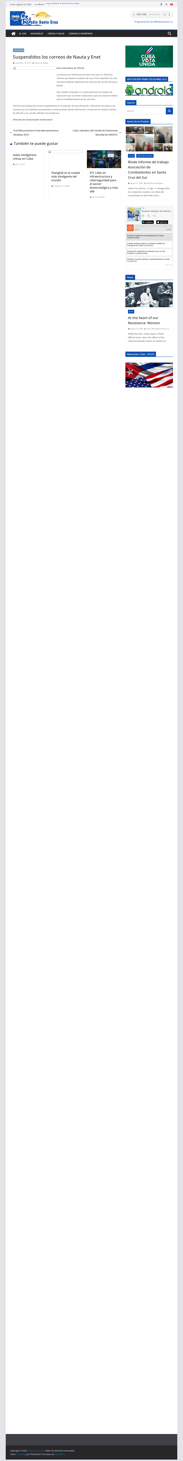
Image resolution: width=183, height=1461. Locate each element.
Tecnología (18, 50)
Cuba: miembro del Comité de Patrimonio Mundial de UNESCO (95, 132)
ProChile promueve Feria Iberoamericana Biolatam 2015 (35, 132)
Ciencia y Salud (56, 33)
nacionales (37, 33)
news (131, 312)
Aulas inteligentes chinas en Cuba (24, 157)
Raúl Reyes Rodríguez (154, 183)
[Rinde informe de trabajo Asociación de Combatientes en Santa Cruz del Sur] (149, 138)
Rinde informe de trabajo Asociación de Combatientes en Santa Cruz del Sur (148, 170)
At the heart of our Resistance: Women (144, 320)
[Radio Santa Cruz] (13, 33)
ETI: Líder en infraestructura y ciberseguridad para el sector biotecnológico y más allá (104, 182)
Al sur (22, 33)
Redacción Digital (41, 63)
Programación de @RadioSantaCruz (153, 21)
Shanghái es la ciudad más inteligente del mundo (65, 176)
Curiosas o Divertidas (81, 33)
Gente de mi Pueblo (144, 156)
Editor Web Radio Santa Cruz (157, 328)
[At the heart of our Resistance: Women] (149, 294)
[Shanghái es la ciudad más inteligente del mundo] (65, 152)
